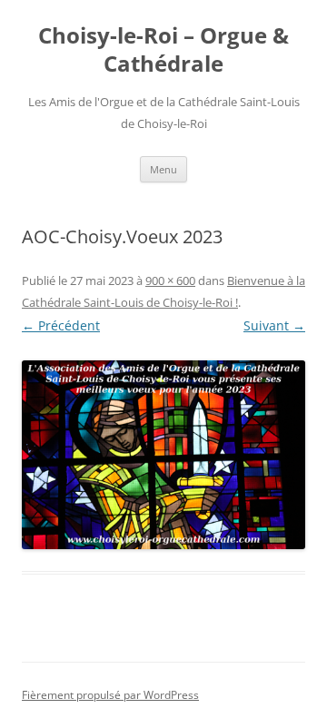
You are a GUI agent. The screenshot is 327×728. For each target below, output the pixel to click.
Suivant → (274, 325)
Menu (163, 169)
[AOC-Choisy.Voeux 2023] (163, 454)
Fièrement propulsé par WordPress (110, 695)
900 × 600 (170, 280)
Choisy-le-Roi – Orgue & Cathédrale (163, 50)
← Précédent (61, 325)
